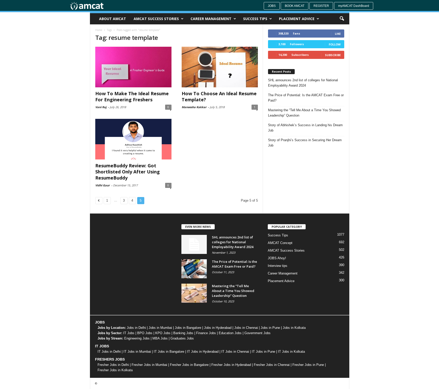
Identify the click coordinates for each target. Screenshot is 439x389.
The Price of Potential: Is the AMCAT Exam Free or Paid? (306, 97)
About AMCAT (112, 18)
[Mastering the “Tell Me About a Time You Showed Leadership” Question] (194, 293)
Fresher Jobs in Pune (308, 365)
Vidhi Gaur (102, 185)
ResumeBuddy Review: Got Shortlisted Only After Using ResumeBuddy (127, 172)
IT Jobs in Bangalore (169, 351)
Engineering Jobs (137, 338)
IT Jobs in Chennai (235, 351)
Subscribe (333, 55)
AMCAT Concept (280, 243)
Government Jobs (257, 333)
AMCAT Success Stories (156, 18)
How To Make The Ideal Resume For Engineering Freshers (132, 96)
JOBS (100, 322)
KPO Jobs (162, 333)
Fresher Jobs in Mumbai (149, 365)
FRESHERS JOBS (110, 359)
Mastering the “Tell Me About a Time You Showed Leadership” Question (304, 112)
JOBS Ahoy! (277, 258)
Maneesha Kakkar (194, 107)
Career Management (211, 18)
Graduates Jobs (182, 338)
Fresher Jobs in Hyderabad (231, 365)
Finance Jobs (206, 333)
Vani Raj (100, 107)
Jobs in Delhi (136, 328)
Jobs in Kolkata (294, 328)
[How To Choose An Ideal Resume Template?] (220, 67)
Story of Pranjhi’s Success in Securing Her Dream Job (305, 142)
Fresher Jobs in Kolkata (115, 370)
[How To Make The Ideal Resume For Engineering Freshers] (133, 67)
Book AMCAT (294, 6)
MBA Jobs (160, 338)
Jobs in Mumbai (160, 328)
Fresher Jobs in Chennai (272, 365)
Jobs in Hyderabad (217, 328)
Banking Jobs (183, 333)
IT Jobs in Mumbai (137, 351)
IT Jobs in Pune (263, 351)
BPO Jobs (144, 333)
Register (321, 6)
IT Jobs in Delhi (109, 351)
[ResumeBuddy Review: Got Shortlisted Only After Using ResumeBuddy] (133, 139)
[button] (341, 18)
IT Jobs (128, 333)
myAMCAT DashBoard (353, 6)
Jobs (272, 6)
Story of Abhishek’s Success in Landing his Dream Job (305, 127)
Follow (335, 44)
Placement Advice (297, 18)
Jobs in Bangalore (188, 328)
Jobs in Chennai (246, 328)
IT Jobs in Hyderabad (202, 351)
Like (338, 34)
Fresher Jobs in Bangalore (189, 365)
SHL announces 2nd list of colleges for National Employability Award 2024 (303, 82)
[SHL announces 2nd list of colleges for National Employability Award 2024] (194, 244)
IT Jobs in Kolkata (291, 351)
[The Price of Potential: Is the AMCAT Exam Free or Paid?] (194, 268)
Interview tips (277, 266)
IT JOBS (102, 346)
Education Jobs (230, 333)
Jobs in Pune (270, 328)
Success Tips (255, 18)
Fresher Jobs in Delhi (113, 365)
